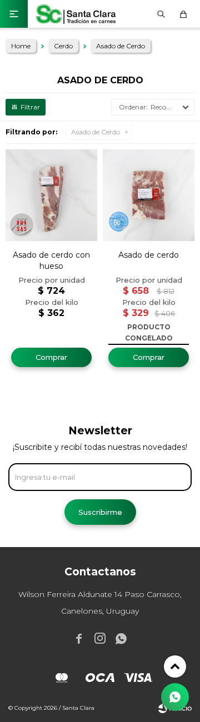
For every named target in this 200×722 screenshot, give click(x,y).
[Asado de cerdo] (148, 195)
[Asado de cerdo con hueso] (51, 195)
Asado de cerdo (148, 255)
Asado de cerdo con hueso (51, 260)
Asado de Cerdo (95, 132)
